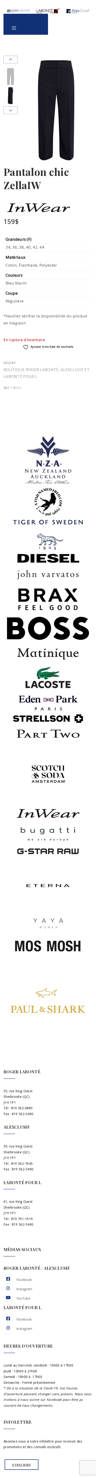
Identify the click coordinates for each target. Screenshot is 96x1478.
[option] (10, 76)
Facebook (24, 1279)
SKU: (6, 388)
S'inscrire (21, 1465)
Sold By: (10, 363)
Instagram (24, 1289)
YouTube (23, 1298)
